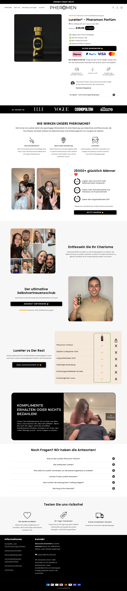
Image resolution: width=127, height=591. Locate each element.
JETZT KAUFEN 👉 (95, 212)
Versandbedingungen (13, 559)
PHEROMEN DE (66, 588)
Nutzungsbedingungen (13, 555)
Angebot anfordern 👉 (36, 304)
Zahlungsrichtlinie (11, 562)
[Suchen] (113, 8)
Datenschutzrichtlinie (13, 551)
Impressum (9, 570)
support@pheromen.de (46, 554)
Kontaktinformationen (13, 566)
